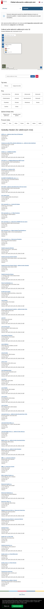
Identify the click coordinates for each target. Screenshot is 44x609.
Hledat (32, 76)
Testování (25, 8)
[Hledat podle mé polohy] (37, 76)
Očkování (4, 8)
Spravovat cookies (17, 606)
